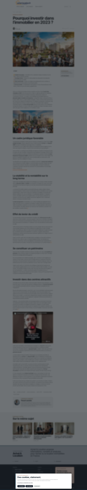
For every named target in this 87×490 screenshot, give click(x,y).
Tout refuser (21, 486)
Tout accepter (29, 486)
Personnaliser (37, 486)
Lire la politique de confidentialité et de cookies (25, 482)
